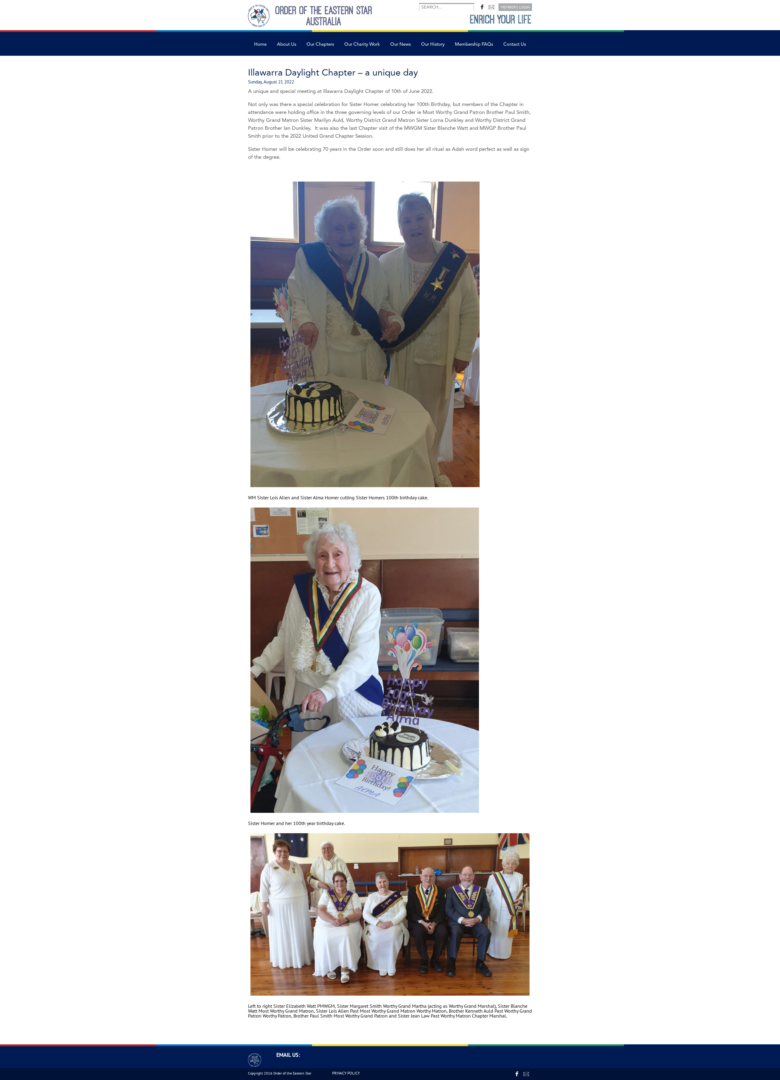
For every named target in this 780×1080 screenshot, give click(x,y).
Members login (515, 7)
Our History (433, 44)
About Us (286, 44)
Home (260, 44)
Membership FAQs (474, 44)
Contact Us (514, 44)
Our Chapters (320, 44)
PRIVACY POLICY (346, 1073)
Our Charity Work (362, 44)
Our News (400, 44)
